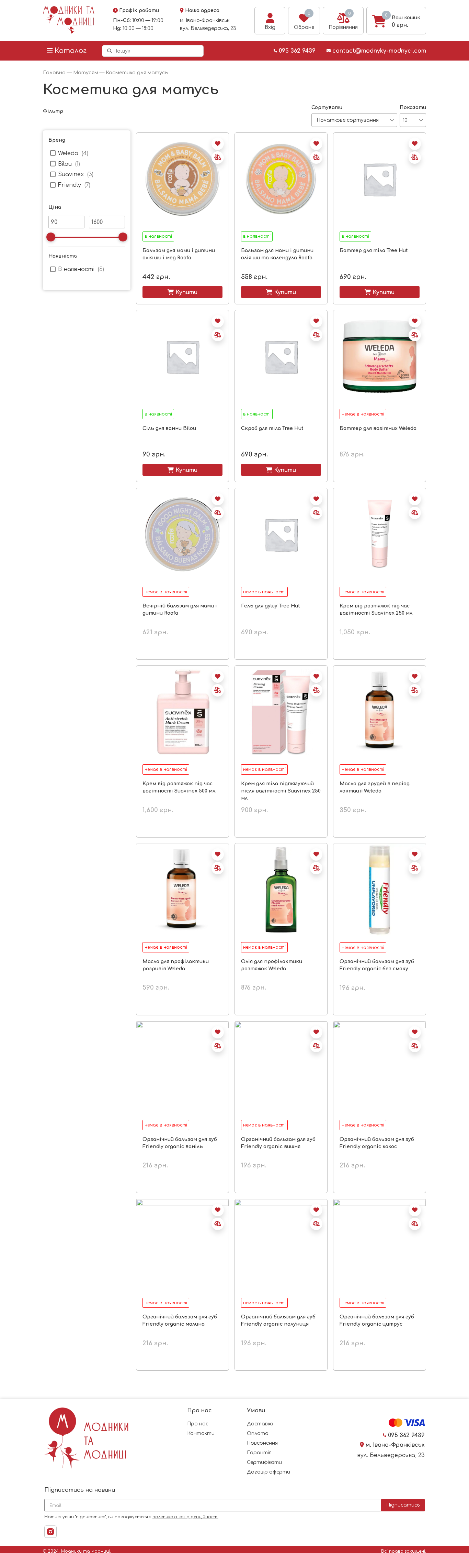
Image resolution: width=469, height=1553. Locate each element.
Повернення (262, 1443)
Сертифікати (264, 1462)
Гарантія (259, 1452)
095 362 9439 (296, 51)
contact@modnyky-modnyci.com (378, 51)
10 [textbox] (405, 120)
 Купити (182, 292)
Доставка (260, 1423)
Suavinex (71, 174)
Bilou (65, 164)
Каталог (71, 51)
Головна (54, 72)
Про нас (197, 1423)
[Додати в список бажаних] (217, 144)
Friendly (69, 185)
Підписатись (403, 1505)
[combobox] (354, 120)
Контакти (201, 1433)
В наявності (76, 269)
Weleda (68, 153)
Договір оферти (268, 1472)
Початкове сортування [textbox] (348, 120)
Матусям (85, 72)
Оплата (257, 1433)
